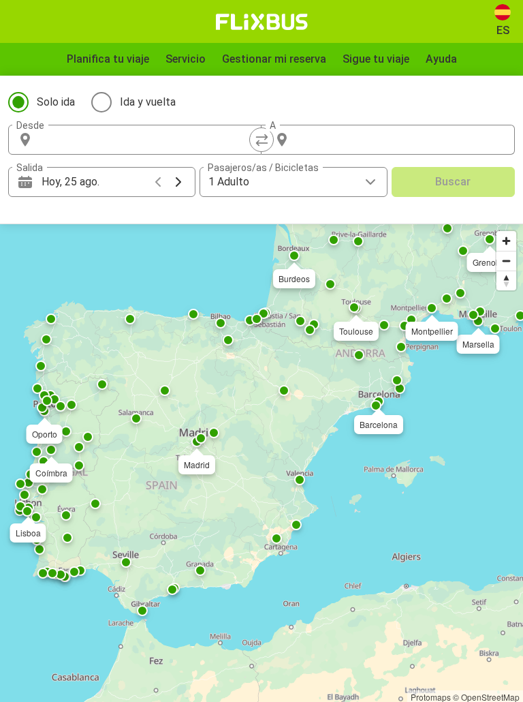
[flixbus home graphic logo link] (262, 22)
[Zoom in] (506, 241)
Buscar (453, 181)
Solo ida (56, 101)
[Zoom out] (506, 261)
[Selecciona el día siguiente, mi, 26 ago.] (178, 182)
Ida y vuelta (148, 101)
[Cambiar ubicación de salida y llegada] (261, 139)
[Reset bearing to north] (506, 280)
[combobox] (147, 140)
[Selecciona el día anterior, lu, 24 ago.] (158, 182)
